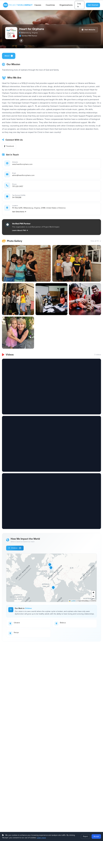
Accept (96, 836)
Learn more (41, 838)
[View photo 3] (18, 299)
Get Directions (18, 212)
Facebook (10, 146)
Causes (37, 5)
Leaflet (72, 601)
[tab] (8, 56)
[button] (51, 567)
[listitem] (21, 41)
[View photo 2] (76, 263)
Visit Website (89, 30)
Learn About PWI (19, 230)
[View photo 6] (18, 333)
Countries (50, 5)
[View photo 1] (26, 263)
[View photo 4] (52, 299)
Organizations (66, 5)
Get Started (93, 5)
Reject (85, 836)
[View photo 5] (85, 299)
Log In (79, 5)
